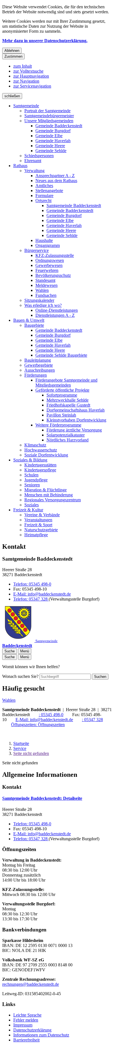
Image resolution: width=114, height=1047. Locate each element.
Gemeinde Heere (50, 145)
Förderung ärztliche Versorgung (74, 430)
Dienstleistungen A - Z (55, 315)
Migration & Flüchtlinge (45, 489)
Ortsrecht (43, 200)
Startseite (21, 743)
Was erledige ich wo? (43, 305)
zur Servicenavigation (32, 86)
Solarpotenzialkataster (65, 435)
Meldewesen (46, 285)
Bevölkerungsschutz (53, 275)
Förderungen (35, 375)
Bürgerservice (36, 250)
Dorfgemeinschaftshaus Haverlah (75, 410)
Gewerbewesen (49, 265)
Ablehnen (11, 50)
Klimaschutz (35, 445)
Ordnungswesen (49, 260)
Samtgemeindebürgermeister (49, 115)
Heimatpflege (36, 534)
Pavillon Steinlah (61, 415)
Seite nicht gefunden (31, 753)
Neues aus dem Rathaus (56, 180)
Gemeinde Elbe (49, 135)
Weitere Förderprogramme (58, 425)
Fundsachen (45, 295)
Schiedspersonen (39, 155)
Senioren (32, 484)
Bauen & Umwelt (28, 320)
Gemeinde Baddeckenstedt (58, 125)
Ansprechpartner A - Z (55, 175)
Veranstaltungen (38, 519)
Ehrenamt (32, 160)
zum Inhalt (22, 66)
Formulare (44, 195)
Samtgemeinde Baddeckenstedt (73, 205)
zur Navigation (26, 81)
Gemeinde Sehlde (50, 150)
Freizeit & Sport (38, 524)
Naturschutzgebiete (41, 529)
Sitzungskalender (39, 300)
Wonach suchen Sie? (20, 676)
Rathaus (20, 165)
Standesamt (45, 280)
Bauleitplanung (37, 360)
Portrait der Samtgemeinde (47, 110)
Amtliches (44, 185)
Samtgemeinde (26, 105)
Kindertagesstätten (40, 465)
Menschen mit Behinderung (48, 494)
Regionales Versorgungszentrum (52, 499)
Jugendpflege (36, 479)
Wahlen (42, 290)
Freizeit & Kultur (28, 509)
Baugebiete (34, 325)
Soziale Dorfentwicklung (46, 455)
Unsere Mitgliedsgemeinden (48, 120)
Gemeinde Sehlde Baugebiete (61, 355)
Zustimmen (13, 56)
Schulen (31, 475)
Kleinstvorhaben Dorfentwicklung (76, 420)
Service (19, 748)
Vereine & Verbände (42, 514)
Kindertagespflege (40, 470)
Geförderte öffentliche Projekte (62, 390)
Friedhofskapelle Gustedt (68, 405)
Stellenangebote (49, 190)
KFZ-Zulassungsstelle (54, 255)
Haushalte (44, 240)
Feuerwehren (46, 270)
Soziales (31, 504)
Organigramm (47, 245)
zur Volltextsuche (28, 71)
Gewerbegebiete (38, 365)
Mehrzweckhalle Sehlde (67, 400)
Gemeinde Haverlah (53, 140)
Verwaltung (34, 170)
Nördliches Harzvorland (67, 440)
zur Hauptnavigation (31, 76)
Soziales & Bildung (30, 460)
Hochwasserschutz (40, 450)
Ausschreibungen (39, 370)
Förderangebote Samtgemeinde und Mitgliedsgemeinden (66, 382)
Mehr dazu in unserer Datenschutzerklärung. (44, 40)
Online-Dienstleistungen (56, 310)
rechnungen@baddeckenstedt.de (30, 984)
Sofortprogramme (61, 395)
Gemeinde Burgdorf (53, 130)
